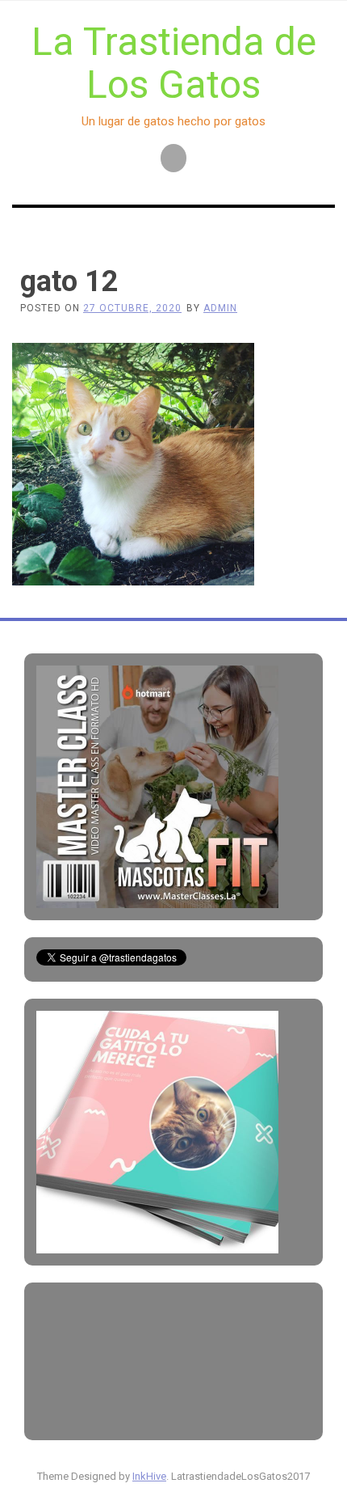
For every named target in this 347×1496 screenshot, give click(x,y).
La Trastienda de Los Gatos (173, 63)
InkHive (149, 1476)
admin (220, 308)
